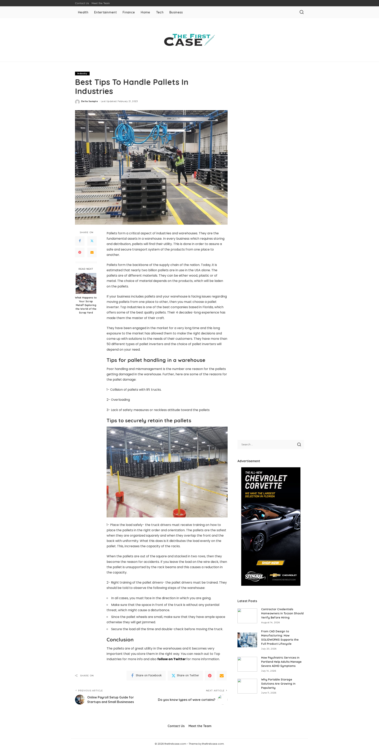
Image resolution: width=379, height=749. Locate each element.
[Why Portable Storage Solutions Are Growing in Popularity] (247, 686)
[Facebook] (79, 241)
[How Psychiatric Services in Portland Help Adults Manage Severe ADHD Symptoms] (247, 664)
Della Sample (89, 101)
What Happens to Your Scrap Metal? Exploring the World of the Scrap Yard (86, 305)
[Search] (301, 12)
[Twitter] (92, 241)
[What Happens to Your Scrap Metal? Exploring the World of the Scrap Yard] (86, 283)
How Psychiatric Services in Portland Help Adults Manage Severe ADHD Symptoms (281, 662)
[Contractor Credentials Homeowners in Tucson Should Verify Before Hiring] (247, 615)
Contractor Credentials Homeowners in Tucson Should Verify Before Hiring (282, 613)
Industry (82, 73)
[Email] (92, 252)
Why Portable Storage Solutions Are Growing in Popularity (278, 684)
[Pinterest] (79, 252)
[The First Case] (189, 40)
